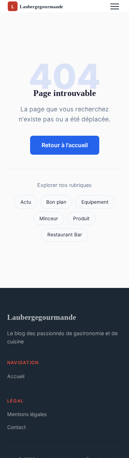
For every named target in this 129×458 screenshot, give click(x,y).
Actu (25, 202)
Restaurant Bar (64, 234)
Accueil (15, 376)
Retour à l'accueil (65, 145)
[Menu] (115, 6)
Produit (81, 218)
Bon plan (56, 202)
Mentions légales (27, 414)
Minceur (48, 218)
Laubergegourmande (41, 317)
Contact (16, 427)
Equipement (95, 202)
